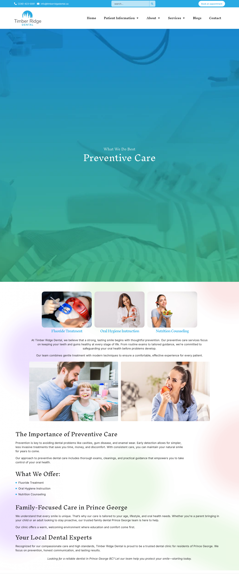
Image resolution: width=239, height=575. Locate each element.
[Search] (152, 4)
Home (91, 18)
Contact (215, 18)
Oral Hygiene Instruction (119, 331)
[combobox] (130, 4)
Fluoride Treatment (66, 331)
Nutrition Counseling (172, 331)
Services (174, 18)
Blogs (197, 18)
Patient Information (119, 18)
